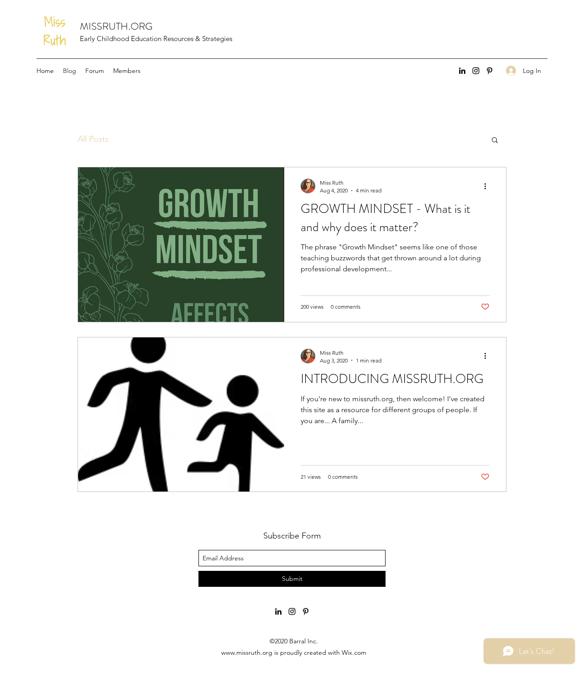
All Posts (93, 139)
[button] (494, 140)
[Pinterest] (489, 70)
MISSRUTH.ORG (116, 26)
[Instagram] (475, 70)
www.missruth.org (246, 652)
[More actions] (488, 186)
